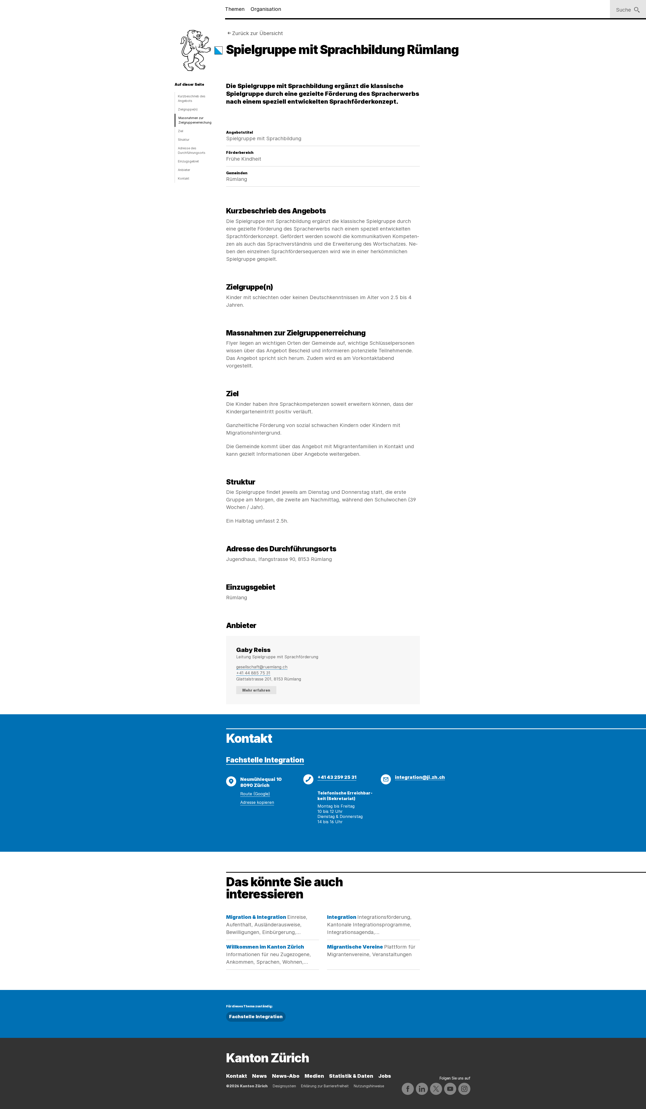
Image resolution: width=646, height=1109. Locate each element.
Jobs (384, 1076)
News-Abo (286, 1076)
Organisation (266, 9)
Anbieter (184, 170)
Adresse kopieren (257, 802)
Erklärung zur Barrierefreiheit (325, 1086)
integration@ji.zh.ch (420, 777)
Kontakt (183, 178)
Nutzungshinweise (369, 1086)
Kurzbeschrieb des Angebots (191, 98)
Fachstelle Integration (265, 760)
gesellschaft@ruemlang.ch (261, 666)
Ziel (180, 131)
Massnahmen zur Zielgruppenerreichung (194, 120)
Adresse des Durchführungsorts (191, 150)
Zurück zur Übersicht (257, 33)
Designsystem (284, 1086)
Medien (314, 1076)
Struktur (183, 139)
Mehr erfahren (256, 690)
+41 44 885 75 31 (253, 672)
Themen (235, 9)
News (259, 1076)
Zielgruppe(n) (188, 109)
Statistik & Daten (351, 1076)
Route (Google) (255, 793)
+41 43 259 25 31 (336, 777)
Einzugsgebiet (188, 161)
